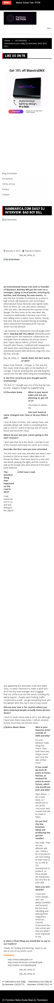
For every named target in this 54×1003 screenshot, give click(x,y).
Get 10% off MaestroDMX (27, 71)
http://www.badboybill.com (20, 959)
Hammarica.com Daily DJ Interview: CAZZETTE (13, 983)
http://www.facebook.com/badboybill (25, 962)
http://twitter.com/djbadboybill (22, 965)
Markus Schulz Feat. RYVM (28, 2)
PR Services (7, 178)
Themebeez (42, 1000)
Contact (6, 194)
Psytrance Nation (33, 250)
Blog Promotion (9, 173)
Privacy (5, 189)
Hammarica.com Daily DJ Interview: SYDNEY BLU (39, 983)
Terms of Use (8, 184)
